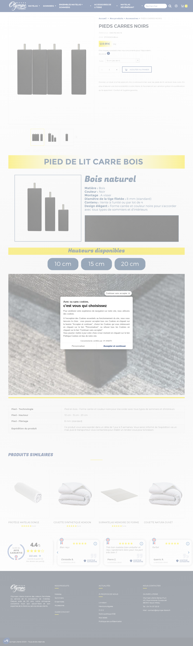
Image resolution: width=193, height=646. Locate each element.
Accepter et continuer (114, 346)
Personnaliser (78, 346)
